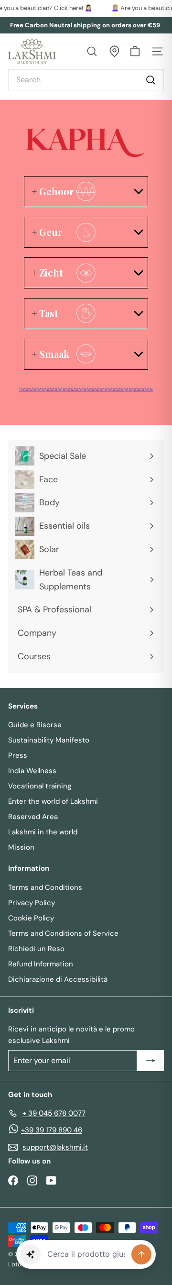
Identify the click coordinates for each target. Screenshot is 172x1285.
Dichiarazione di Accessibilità (58, 979)
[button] (31, 1254)
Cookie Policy (31, 918)
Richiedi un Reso (36, 948)
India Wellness (32, 770)
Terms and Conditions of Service (63, 933)
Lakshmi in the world (42, 832)
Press (17, 755)
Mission (21, 847)
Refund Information (40, 964)
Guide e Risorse (35, 725)
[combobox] (86, 79)
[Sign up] (150, 1060)
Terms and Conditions (45, 887)
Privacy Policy (31, 903)
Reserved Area (33, 816)
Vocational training (39, 786)
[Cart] (135, 51)
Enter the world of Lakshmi (53, 801)
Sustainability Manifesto (48, 740)
